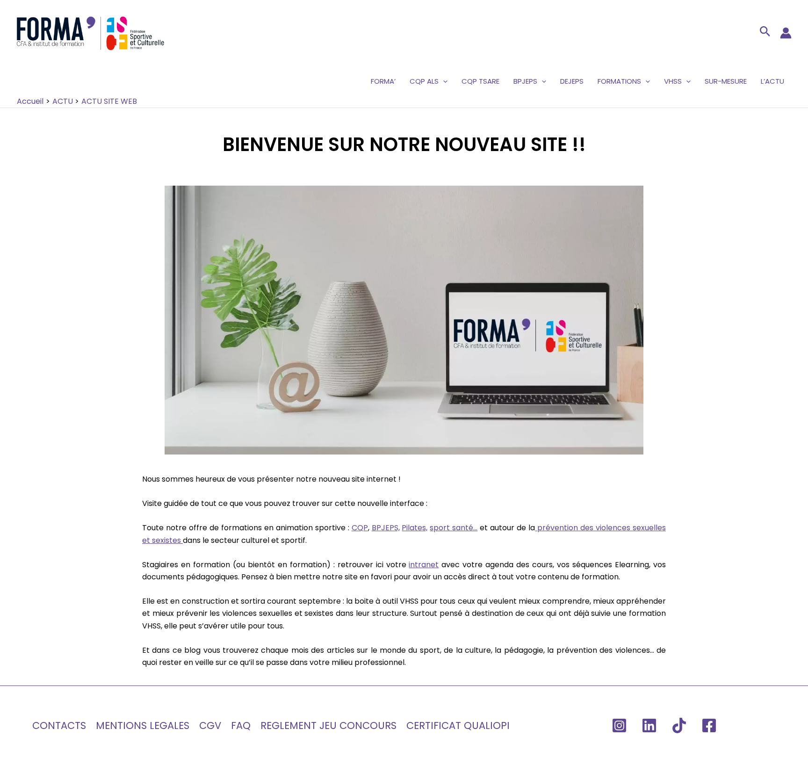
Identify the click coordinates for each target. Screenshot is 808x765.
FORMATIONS (619, 81)
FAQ (241, 726)
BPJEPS (525, 81)
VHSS (673, 81)
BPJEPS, (386, 527)
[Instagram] (619, 725)
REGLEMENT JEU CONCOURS (328, 726)
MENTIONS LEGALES (142, 726)
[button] (765, 33)
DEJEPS (572, 81)
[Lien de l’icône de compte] (786, 33)
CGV (210, 726)
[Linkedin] (649, 725)
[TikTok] (679, 725)
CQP (360, 527)
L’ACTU (772, 81)
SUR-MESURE (726, 81)
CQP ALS (424, 81)
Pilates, (414, 527)
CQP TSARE (480, 81)
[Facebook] (709, 725)
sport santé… (453, 527)
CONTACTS (59, 726)
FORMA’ (383, 81)
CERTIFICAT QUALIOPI (458, 726)
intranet (424, 564)
